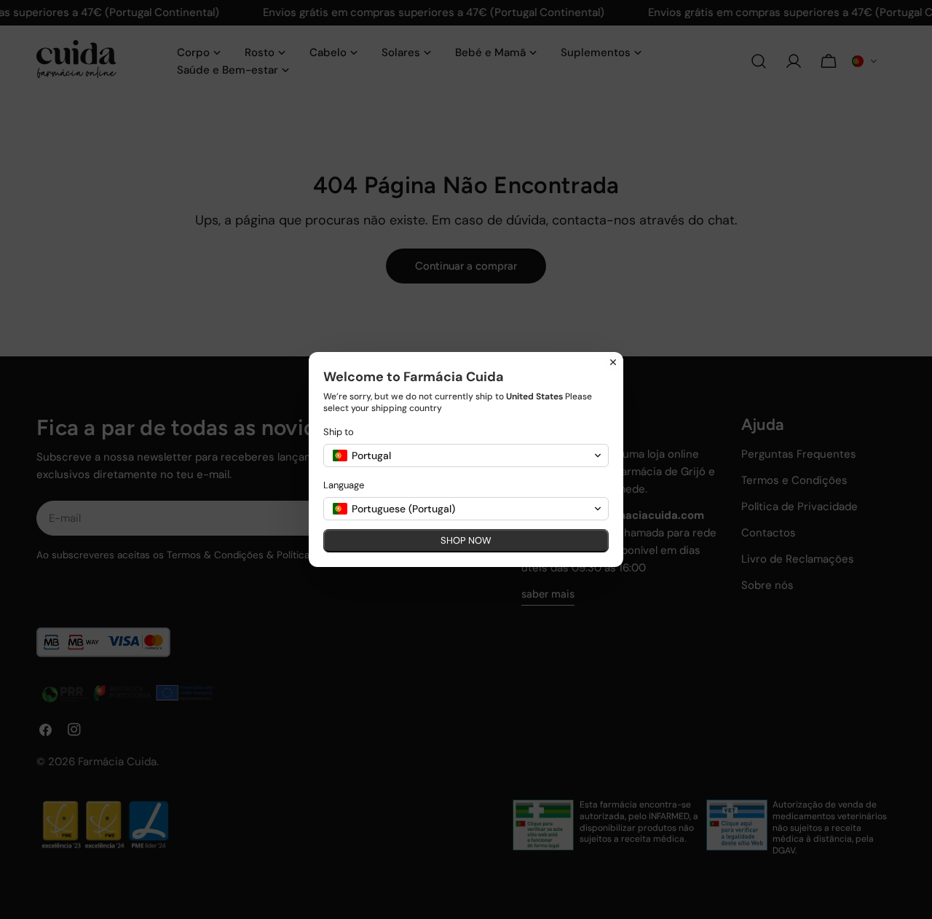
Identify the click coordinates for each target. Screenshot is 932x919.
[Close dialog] (613, 362)
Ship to (338, 432)
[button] (466, 455)
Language (343, 485)
